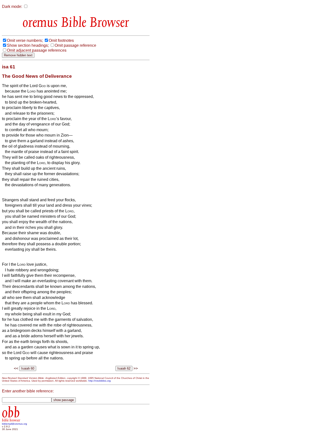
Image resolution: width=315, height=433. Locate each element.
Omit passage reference (75, 45)
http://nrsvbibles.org (99, 380)
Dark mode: (12, 6)
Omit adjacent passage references (36, 50)
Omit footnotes (61, 40)
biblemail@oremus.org (14, 423)
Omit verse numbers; (25, 40)
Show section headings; (28, 45)
